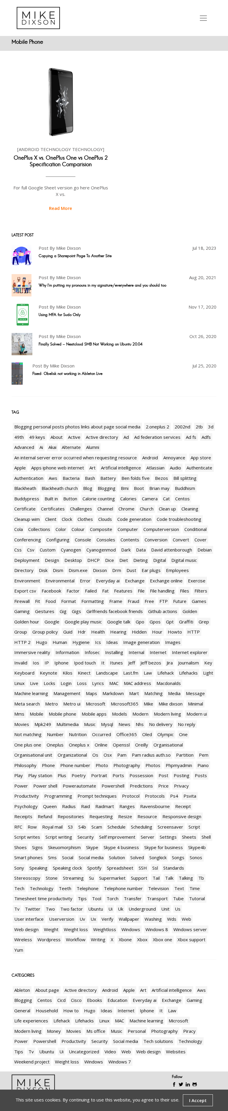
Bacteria (71, 478)
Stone (52, 878)
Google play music (83, 622)
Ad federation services (157, 437)
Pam (121, 755)
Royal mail (52, 827)
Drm (116, 570)
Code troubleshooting (179, 519)
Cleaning (189, 509)
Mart (134, 693)
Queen (50, 806)
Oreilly (141, 745)
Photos (152, 765)
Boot (139, 488)
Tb (201, 878)
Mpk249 (42, 724)
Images (172, 642)
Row (32, 827)
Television (158, 888)
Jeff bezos (150, 663)
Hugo (41, 642)
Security (85, 837)
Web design (26, 929)
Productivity (26, 796)
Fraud (133, 601)
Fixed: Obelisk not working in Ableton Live (67, 373)
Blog (87, 488)
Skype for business (163, 847)
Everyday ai (108, 581)
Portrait (99, 775)
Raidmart (104, 806)
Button (70, 499)
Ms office (95, 1031)
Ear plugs (151, 570)
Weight (51, 929)
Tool (96, 898)
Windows (130, 929)
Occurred (101, 734)
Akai (52, 447)
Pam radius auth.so (151, 755)
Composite (101, 529)
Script (194, 827)
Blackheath (25, 488)
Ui (110, 909)
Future (179, 601)
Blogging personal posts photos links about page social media (77, 427)
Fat (105, 591)
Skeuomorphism (64, 847)
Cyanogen (71, 550)
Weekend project (32, 1062)
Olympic (165, 734)
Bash (90, 478)
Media (174, 693)
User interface (29, 919)
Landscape (107, 673)
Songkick (158, 857)
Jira (170, 663)
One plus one (27, 745)
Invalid (20, 663)
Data (141, 550)
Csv (30, 550)
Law (148, 673)
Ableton (22, 990)
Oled (147, 734)
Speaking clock (67, 868)
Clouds (105, 519)
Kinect (84, 673)
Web (186, 919)
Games (199, 601)
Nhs (140, 724)
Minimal (195, 704)
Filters (200, 591)
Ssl (155, 868)
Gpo (140, 622)
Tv (17, 909)
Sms (52, 857)
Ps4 (174, 796)
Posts (201, 775)
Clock (67, 519)
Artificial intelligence (121, 468)
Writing (98, 939)
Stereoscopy (27, 878)
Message (195, 693)
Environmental (60, 581)
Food (50, 601)
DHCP (93, 560)
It (102, 663)
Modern (140, 714)
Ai (41, 447)
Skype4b (197, 847)
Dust (131, 570)
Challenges (81, 509)
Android (150, 458)
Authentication (28, 478)
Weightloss (104, 929)
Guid (67, 632)
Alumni (92, 447)
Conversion (156, 540)
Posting (181, 775)
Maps (91, 693)
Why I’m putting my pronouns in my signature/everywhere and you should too (102, 285)
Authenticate (199, 468)
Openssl (121, 745)
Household (47, 1010)
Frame (115, 601)
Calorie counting (99, 499)
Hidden (139, 632)
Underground (142, 909)
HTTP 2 (22, 642)
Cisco (76, 1000)
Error (85, 581)
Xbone (125, 939)
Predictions (141, 786)
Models (119, 714)
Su (91, 878)
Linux (19, 683)
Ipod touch (85, 663)
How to (71, 1010)
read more (60, 208)
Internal (136, 652)
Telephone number (123, 888)
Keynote (48, 673)
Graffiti (186, 622)
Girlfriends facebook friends (114, 611)
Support (139, 878)
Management (66, 693)
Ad (126, 437)
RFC (18, 827)
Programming (58, 796)
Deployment (26, 560)
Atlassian (155, 468)
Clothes (85, 519)
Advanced (24, 447)
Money (54, 1031)
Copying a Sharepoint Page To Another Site (75, 255)
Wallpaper (129, 919)
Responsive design (181, 816)
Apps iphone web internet (57, 468)
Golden (190, 611)
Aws (53, 478)
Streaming (73, 878)
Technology (41, 888)
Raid (85, 806)
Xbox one (162, 939)
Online (101, 745)
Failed (91, 591)
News (124, 724)
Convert (181, 540)
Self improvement (117, 837)
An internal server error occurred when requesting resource (75, 458)
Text (179, 888)
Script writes (27, 837)
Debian (204, 550)
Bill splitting (185, 478)
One (183, 734)
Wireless (23, 939)
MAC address (137, 683)
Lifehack (165, 673)
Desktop (73, 560)
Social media (91, 857)
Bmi (125, 488)
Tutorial (197, 898)
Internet (158, 652)
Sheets (189, 837)
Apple (20, 468)
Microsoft (95, 704)
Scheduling (141, 827)
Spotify (94, 868)
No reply (186, 724)
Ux (93, 919)
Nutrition (78, 734)
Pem (203, 755)
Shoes (20, 847)
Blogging (106, 488)
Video (110, 1052)
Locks (49, 683)
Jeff (131, 663)
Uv (82, 919)
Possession (141, 775)
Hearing (118, 632)
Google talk (118, 622)
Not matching (28, 734)
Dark (126, 550)
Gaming (22, 611)
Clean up (167, 509)
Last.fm (130, 673)
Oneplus (55, 745)
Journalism (188, 663)
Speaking (38, 868)
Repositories (71, 816)
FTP (163, 601)
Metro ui (71, 704)
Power (21, 786)
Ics (98, 642)
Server (147, 837)
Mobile (36, 714)
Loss (82, 683)
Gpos (155, 622)
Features (123, 591)
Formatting (92, 601)
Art (92, 468)
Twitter (32, 909)
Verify (107, 919)
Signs (37, 847)
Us (177, 909)
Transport (157, 898)
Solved (137, 857)
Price (163, 786)
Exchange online (166, 581)
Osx (108, 755)
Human (60, 642)
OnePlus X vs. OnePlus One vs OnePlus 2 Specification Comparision (61, 161)
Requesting (101, 816)
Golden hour (26, 622)
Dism (58, 570)
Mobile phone (62, 714)
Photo (102, 765)
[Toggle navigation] (203, 18)
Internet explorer (190, 652)
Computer (128, 529)
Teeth (65, 888)
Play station (40, 775)
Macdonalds (168, 683)
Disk (43, 570)
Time (194, 888)
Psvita (189, 796)
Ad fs (191, 437)
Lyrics (98, 683)
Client (50, 519)
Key (208, 663)
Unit (165, 909)
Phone (48, 765)
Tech (19, 888)
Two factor (71, 909)
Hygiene (81, 642)
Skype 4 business (121, 847)
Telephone (88, 888)
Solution (117, 857)
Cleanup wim (27, 519)
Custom (48, 550)
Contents (130, 540)
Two (50, 909)
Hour (157, 632)
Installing (114, 652)
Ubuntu (95, 909)
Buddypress (26, 499)
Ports (118, 775)
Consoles (105, 540)
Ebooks (94, 1000)
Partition (185, 755)
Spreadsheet (120, 868)
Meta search (27, 704)
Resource (147, 816)
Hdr (82, 632)
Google (52, 622)
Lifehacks (188, 673)
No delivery (160, 724)
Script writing (58, 837)
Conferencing (27, 540)
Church (146, 509)
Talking (186, 878)
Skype (92, 847)
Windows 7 (119, 1062)
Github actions (162, 611)
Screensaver (170, 827)
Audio (175, 468)
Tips (82, 898)
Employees (177, 570)
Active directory (102, 437)
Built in (51, 499)
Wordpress (49, 939)
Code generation (134, 519)
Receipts (23, 816)
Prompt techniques (97, 796)
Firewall (22, 601)
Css (18, 550)
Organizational (72, 755)
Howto (175, 632)
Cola (18, 529)
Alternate (71, 447)
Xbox (142, 939)
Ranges (127, 806)
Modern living (167, 714)
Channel (105, 509)
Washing (153, 919)
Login (66, 683)
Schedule (116, 827)
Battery (108, 478)
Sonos (196, 857)
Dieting (140, 560)
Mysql (107, 724)
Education (117, 1000)
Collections (39, 529)
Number (55, 734)
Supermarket (112, 878)
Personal (137, 1031)
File (141, 591)
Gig (63, 611)
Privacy (181, 786)
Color (61, 529)
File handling (162, 591)
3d (210, 427)
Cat (166, 499)
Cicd (61, 1000)
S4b (82, 827)
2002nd (182, 427)
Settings (168, 837)
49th (19, 437)
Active (74, 437)
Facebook (51, 591)
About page (47, 990)
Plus (62, 775)
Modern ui (196, 714)
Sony (19, 868)
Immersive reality (32, 652)
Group (20, 632)
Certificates (53, 509)
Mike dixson (171, 704)
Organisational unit (33, 755)
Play (18, 775)
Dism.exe (78, 570)
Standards (173, 868)
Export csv (25, 591)
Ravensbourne (155, 806)
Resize (125, 816)
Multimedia (67, 724)
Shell (206, 837)
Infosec (92, 652)
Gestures (44, 611)
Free (149, 601)
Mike (148, 704)
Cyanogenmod (101, 550)
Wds (171, 919)
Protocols (155, 796)
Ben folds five (135, 478)
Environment (27, 581)
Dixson (100, 570)
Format (68, 601)
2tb (199, 427)
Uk (120, 909)
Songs (178, 857)
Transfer (133, 898)
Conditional (195, 529)
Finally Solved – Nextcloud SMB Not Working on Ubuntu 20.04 (90, 344)
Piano (203, 765)
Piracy (189, 1031)
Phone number (75, 765)
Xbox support (191, 939)
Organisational (168, 745)
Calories (128, 499)
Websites (176, 1052)
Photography (126, 765)
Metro (51, 704)
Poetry (79, 775)
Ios (36, 663)
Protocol (131, 796)
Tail (156, 878)
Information (67, 652)
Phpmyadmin (179, 765)
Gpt (170, 622)
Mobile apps (94, 714)
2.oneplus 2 (157, 427)
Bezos (161, 478)
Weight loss (76, 929)
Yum (18, 950)
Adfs (206, 437)
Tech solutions (158, 1041)
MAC (113, 683)
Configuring (57, 540)
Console (83, 540)
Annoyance (174, 458)
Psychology (26, 806)
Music (90, 724)
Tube (178, 898)
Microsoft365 (124, 704)
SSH (143, 868)
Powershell (113, 786)
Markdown (113, 693)
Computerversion (161, 529)
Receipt (183, 806)
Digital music (184, 560)
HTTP (193, 632)
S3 (70, 827)
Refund (45, 816)
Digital (159, 560)
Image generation (141, 642)
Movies (21, 724)
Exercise (196, 581)
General (22, 1010)
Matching (153, 693)
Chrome (126, 509)
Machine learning (31, 693)
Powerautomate (79, 786)
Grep (204, 622)
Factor (73, 591)
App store (201, 458)
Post (163, 775)
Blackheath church (60, 488)
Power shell (45, 786)
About (56, 437)
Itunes (116, 663)
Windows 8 (156, 929)
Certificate (25, 509)
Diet (123, 560)
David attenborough (171, 550)
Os (95, 755)
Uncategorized (84, 1052)
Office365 (126, 734)
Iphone (61, 663)
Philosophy (25, 765)
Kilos (67, 673)
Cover (200, 540)
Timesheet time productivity (43, 898)
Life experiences (31, 1021)
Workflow (76, 939)
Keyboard (24, 673)
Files (184, 591)
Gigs (76, 611)
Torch (112, 898)
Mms (19, 714)
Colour (78, 529)
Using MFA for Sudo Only (59, 314)
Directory (24, 570)
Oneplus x (79, 745)
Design (52, 560)
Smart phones (28, 857)
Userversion (61, 919)
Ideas (112, 642)
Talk (169, 878)
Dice (109, 560)
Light (208, 673)
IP (47, 663)
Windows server (190, 929)
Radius (69, 806)
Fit (37, 601)
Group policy (45, 632)
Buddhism (185, 488)
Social (67, 857)
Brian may (159, 488)
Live (34, 683)
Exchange (135, 581)
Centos (182, 499)
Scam (96, 827)
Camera (150, 499)
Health (98, 632)
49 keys (37, 437)
